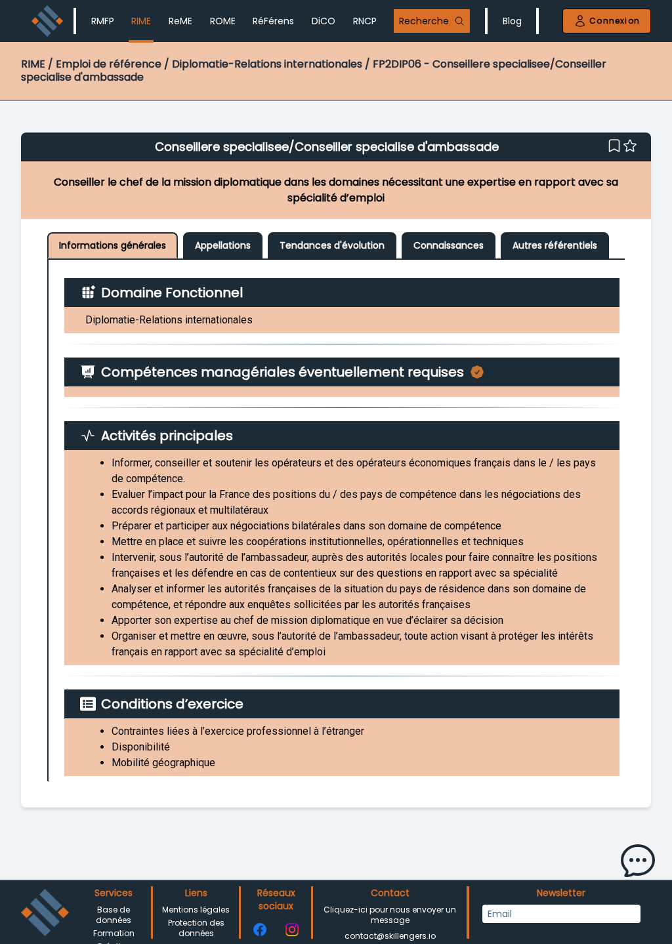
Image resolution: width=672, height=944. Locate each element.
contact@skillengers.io (390, 935)
